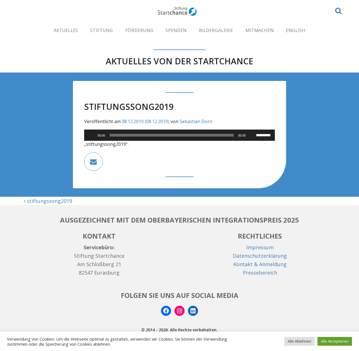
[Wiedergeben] (91, 135)
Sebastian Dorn (196, 121)
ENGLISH (295, 30)
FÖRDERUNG (139, 30)
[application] (179, 135)
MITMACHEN (259, 30)
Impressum (260, 247)
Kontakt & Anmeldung (260, 264)
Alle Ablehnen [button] (299, 341)
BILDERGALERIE (216, 30)
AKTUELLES (66, 30)
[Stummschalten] (252, 135)
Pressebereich (260, 272)
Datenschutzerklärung (260, 255)
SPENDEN (176, 30)
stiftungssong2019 (49, 201)
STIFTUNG (101, 30)
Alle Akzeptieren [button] (335, 341)
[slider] (264, 135)
